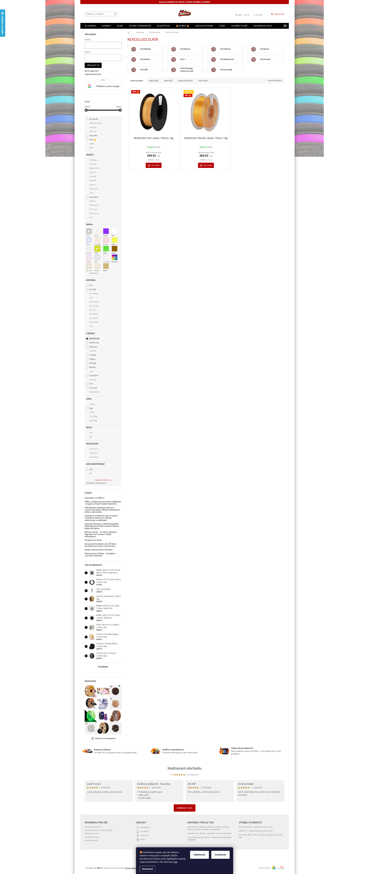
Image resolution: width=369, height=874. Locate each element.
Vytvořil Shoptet (264, 868)
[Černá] (89, 231)
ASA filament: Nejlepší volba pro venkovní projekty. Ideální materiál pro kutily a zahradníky (102, 509)
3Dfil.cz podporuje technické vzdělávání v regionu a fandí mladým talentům (103, 502)
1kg (91, 408)
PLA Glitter (94, 322)
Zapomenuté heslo (93, 74)
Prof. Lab (93, 209)
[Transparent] (106, 257)
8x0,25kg (93, 420)
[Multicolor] (114, 257)
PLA (91, 285)
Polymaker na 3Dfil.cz (94, 498)
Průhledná (93, 273)
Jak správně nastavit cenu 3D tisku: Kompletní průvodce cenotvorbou (100, 545)
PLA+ (91, 326)
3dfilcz (142, 839)
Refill (91, 143)
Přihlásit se (93, 65)
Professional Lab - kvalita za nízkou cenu (255, 827)
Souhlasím (220, 854)
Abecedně (202, 80)
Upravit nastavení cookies (135, 868)
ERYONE (92, 363)
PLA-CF (92, 310)
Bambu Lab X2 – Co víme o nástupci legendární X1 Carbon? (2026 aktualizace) (101, 534)
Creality (93, 176)
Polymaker (94, 205)
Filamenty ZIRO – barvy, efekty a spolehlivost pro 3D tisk (260, 836)
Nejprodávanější (185, 80)
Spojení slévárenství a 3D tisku (99, 549)
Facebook (144, 835)
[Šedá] (97, 257)
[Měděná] (97, 266)
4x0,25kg (93, 416)
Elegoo (92, 359)
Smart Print (94, 213)
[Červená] (106, 240)
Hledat (115, 14)
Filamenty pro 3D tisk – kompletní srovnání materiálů (100, 554)
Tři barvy (93, 453)
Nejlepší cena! (95, 123)
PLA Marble (94, 301)
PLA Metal (93, 318)
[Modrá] (89, 240)
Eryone (92, 184)
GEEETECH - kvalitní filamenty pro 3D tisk (256, 831)
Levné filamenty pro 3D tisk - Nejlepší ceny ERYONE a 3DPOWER (209, 838)
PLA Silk (92, 289)
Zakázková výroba (92, 833)
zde (175, 862)
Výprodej (93, 135)
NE (90, 436)
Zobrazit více (184, 808)
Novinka (92, 127)
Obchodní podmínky (93, 827)
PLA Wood (93, 314)
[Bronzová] (89, 266)
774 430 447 (144, 831)
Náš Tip (92, 131)
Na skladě (93, 119)
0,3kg (91, 412)
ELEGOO (93, 180)
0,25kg (92, 404)
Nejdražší (168, 80)
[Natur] (97, 231)
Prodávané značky (92, 837)
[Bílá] (114, 231)
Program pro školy (93, 540)
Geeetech (94, 188)
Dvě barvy (93, 448)
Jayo (91, 192)
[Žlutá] (114, 240)
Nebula (92, 201)
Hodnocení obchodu (185, 768)
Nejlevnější (153, 80)
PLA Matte (93, 293)
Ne (90, 473)
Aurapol (93, 164)
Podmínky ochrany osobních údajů (98, 830)
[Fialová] (106, 231)
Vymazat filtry (102, 480)
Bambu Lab (94, 168)
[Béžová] (106, 266)
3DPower (93, 160)
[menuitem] (90, 26)
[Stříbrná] (89, 249)
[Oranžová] (97, 240)
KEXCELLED (94, 338)
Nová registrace (92, 71)
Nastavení (147, 869)
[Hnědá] (114, 249)
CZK (245, 15)
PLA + (91, 297)
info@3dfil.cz (145, 827)
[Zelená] (106, 249)
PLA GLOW (93, 305)
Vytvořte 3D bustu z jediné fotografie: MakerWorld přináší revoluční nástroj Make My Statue (102, 526)
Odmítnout (199, 854)
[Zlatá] (97, 249)
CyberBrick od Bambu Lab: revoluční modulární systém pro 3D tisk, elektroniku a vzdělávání (101, 518)
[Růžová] (89, 257)
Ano (91, 432)
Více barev (94, 457)
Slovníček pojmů (91, 840)
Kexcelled (93, 197)
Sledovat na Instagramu (105, 738)
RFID (91, 147)
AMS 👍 (92, 139)
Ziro (91, 217)
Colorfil (92, 172)
